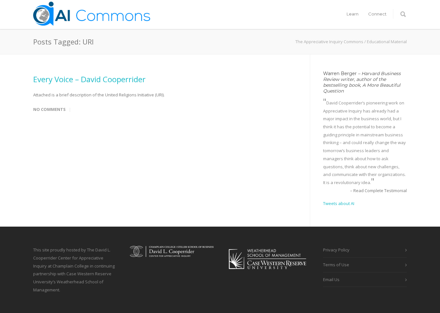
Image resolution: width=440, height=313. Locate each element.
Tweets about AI (338, 203)
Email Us (331, 279)
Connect (377, 13)
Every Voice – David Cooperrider (89, 79)
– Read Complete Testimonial (378, 190)
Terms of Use (336, 265)
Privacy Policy (336, 250)
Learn (353, 13)
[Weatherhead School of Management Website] (268, 273)
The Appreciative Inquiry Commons (329, 41)
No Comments (49, 109)
